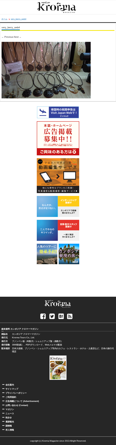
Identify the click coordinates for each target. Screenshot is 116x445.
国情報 (9, 426)
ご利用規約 (11, 397)
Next (17, 37)
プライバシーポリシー (16, 393)
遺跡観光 (10, 421)
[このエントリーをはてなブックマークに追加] (61, 316)
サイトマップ (12, 389)
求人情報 (10, 430)
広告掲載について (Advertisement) (22, 401)
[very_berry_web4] (46, 44)
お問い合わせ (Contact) (17, 405)
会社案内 (10, 385)
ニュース (10, 413)
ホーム (4, 19)
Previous (7, 37)
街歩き (9, 417)
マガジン (10, 409)
